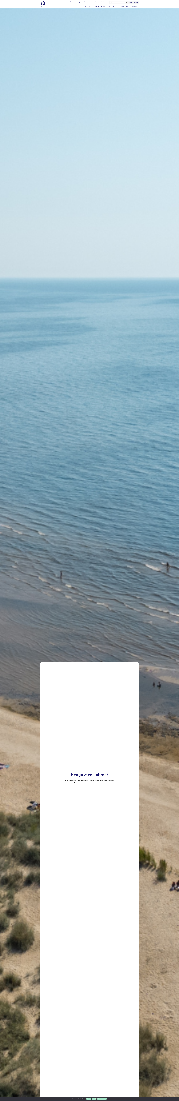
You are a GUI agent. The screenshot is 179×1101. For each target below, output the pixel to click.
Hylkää (94, 1098)
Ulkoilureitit (71, 2)
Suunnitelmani (134, 2)
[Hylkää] (177, 1099)
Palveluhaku (93, 2)
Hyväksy (89, 1098)
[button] (118, 2)
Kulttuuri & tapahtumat (102, 6)
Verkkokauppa (103, 2)
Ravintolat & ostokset (120, 6)
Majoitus (134, 6)
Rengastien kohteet (82, 2)
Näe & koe (88, 6)
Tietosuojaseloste (102, 1098)
